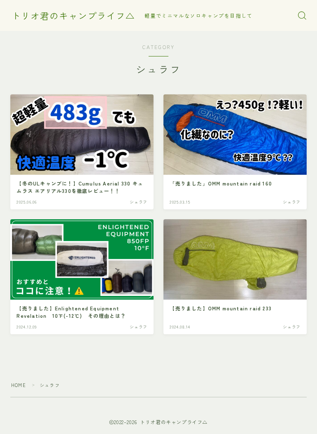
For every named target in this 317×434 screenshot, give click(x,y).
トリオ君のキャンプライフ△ (73, 16)
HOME (18, 385)
